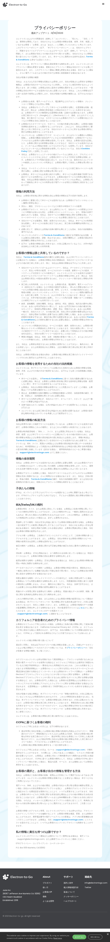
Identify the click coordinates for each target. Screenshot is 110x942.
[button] (103, 4)
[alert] (55, 937)
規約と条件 (68, 883)
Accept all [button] (79, 937)
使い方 (45, 887)
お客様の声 (47, 892)
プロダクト (47, 883)
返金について (69, 892)
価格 (44, 896)
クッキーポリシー (71, 896)
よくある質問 (48, 901)
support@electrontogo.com (70, 749)
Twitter (88, 887)
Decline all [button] (95, 937)
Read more (57, 938)
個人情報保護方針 (71, 887)
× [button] (108, 934)
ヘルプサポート (70, 901)
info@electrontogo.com (96, 883)
